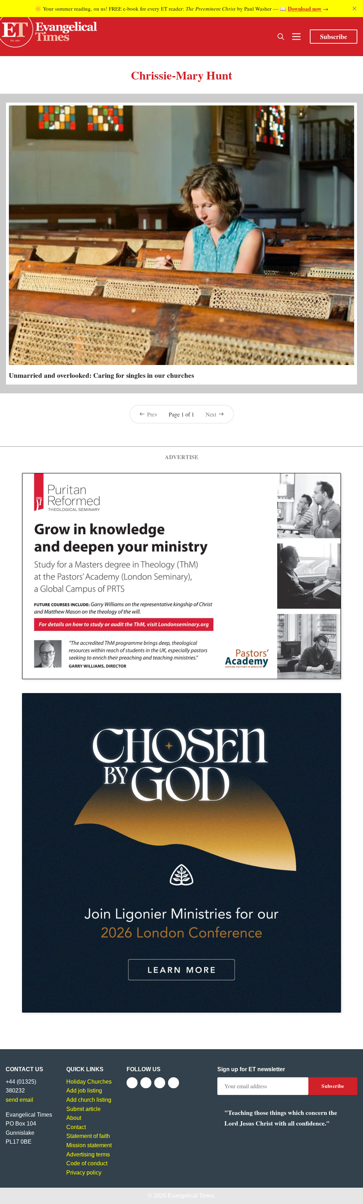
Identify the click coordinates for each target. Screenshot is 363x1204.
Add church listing (88, 1100)
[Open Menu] (296, 36)
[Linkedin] (173, 1082)
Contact (76, 1127)
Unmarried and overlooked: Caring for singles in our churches (101, 375)
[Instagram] (159, 1082)
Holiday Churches (89, 1082)
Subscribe (333, 36)
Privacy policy (83, 1173)
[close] (354, 8)
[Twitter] (145, 1082)
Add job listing (84, 1091)
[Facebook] (132, 1082)
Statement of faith (88, 1136)
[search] (280, 36)
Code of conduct (86, 1163)
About (73, 1118)
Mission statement (89, 1145)
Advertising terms (88, 1154)
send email (19, 1100)
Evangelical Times (191, 1196)
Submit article (83, 1109)
